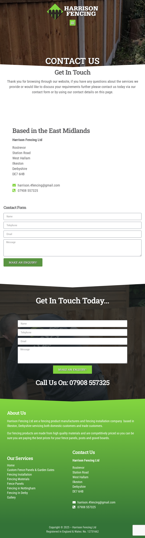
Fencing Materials (18, 479)
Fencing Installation (19, 474)
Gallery (11, 497)
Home (10, 465)
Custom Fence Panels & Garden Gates (30, 470)
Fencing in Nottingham (21, 488)
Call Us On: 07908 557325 (72, 382)
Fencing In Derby (17, 493)
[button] (73, 23)
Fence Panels (15, 483)
